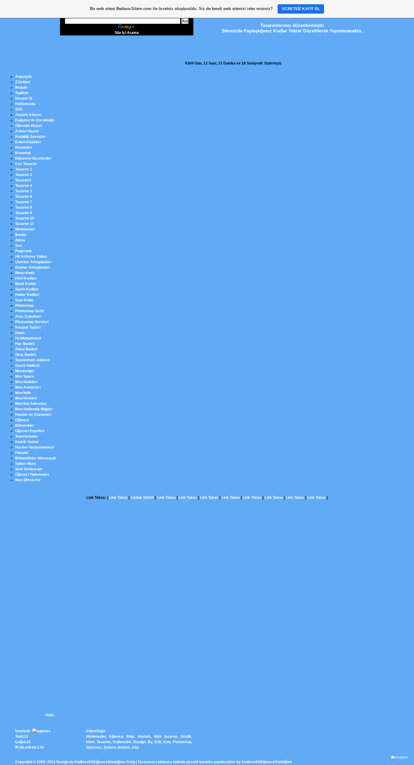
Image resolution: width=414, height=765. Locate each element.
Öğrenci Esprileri (29, 431)
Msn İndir (23, 393)
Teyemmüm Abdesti (32, 360)
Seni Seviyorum (28, 469)
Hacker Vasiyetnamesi (34, 447)
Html (90, 742)
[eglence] (41, 731)
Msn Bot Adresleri (30, 404)
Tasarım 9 (23, 213)
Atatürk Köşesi (28, 115)
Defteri (110, 747)
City (135, 747)
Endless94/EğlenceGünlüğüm (267, 762)
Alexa (20, 240)
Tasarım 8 (23, 207)
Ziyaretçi (93, 747)
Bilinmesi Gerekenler (33, 158)
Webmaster (25, 229)
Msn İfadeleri (26, 382)
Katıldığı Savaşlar (30, 136)
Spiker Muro (25, 464)
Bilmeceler (24, 425)
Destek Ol (23, 98)
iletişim (124, 747)
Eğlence (22, 420)
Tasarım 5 (23, 191)
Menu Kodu (25, 273)
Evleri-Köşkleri (28, 142)
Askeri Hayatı (27, 131)
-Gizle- (49, 715)
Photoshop (24, 305)
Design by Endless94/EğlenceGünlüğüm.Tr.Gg (95, 762)
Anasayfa (23, 77)
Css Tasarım (26, 164)
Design (139, 742)
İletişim (21, 87)
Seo (18, 245)
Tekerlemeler (26, 436)
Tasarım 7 (23, 202)
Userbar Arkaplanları (33, 262)
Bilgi (130, 736)
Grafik (186, 736)
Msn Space (24, 376)
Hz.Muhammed (28, 338)
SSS (18, 109)
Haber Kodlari (27, 295)
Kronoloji (23, 153)
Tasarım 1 (23, 169)
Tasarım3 (23, 180)
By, (151, 742)
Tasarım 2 (23, 175)
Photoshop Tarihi (29, 311)
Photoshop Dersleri (31, 322)
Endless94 (122, 742)
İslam (20, 333)
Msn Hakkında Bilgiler (34, 409)
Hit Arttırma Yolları (31, 256)
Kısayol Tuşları (28, 327)
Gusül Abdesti (27, 365)
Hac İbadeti (25, 344)
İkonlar (21, 235)
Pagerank (23, 251)
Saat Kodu (24, 300)
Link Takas (118, 497)
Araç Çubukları (28, 316)
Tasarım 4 (23, 186)
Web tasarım (165, 736)
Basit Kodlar (26, 284)
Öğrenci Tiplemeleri (32, 474)
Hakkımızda (25, 104)
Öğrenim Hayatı (28, 126)
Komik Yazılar (27, 442)
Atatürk (144, 736)
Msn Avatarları (28, 387)
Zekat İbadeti (26, 349)
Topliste (21, 93)
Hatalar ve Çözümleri (33, 414)
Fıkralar (21, 453)
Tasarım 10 (24, 218)
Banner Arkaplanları (32, 267)
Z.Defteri (22, 82)
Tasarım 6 (23, 196)
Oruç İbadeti (25, 355)
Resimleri (23, 147)
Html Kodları (26, 278)
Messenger (25, 371)
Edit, (159, 742)
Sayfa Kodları (26, 289)
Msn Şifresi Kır (28, 480)
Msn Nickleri (26, 398)
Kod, (167, 742)
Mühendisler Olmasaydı (35, 458)
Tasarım (104, 742)
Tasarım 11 (24, 224)
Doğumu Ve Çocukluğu (34, 120)
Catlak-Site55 (142, 497)
